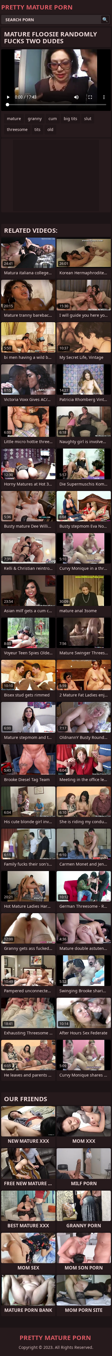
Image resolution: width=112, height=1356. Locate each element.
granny (35, 118)
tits (37, 129)
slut (87, 118)
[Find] (105, 19)
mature (14, 118)
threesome (17, 129)
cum (53, 118)
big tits (70, 118)
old (50, 129)
